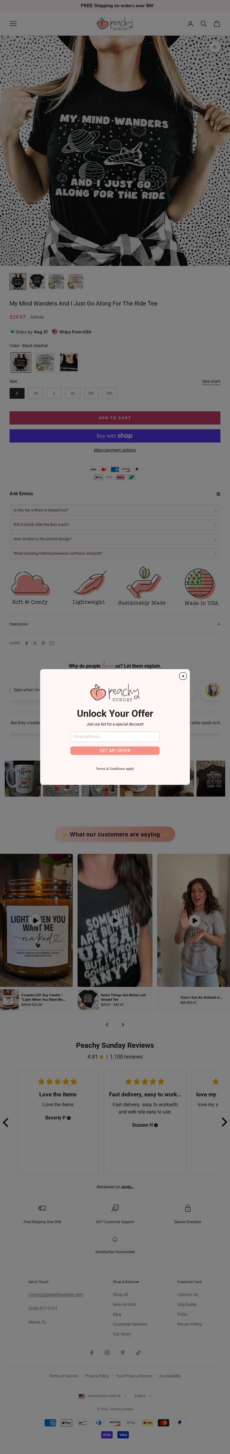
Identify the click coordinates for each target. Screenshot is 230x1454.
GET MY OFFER (115, 750)
